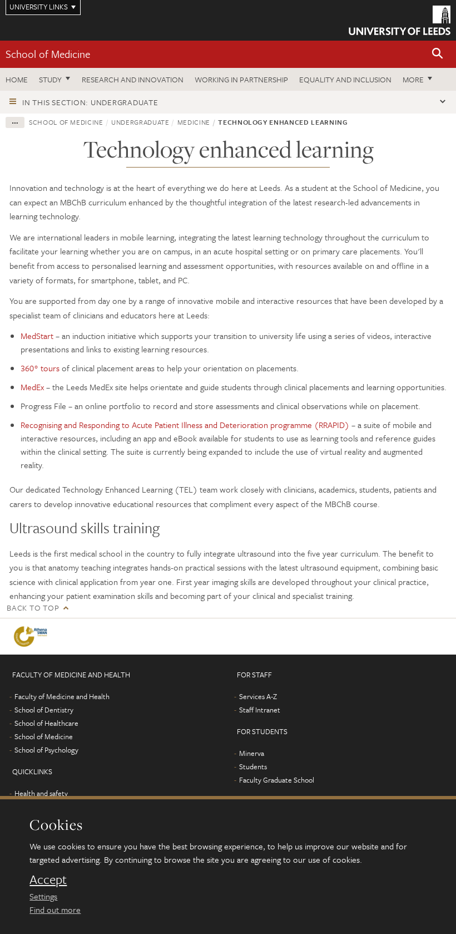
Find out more (55, 909)
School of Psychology (46, 749)
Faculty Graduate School (276, 779)
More (413, 79)
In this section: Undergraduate (90, 102)
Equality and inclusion (345, 79)
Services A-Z (258, 696)
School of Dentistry (43, 709)
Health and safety (41, 793)
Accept (48, 879)
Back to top (33, 607)
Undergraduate (140, 122)
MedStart (37, 336)
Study (50, 79)
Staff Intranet (259, 709)
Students (253, 766)
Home (17, 79)
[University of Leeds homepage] (399, 20)
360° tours (40, 368)
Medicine (193, 122)
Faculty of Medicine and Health (62, 696)
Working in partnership (241, 79)
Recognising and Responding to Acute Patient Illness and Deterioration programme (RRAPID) (185, 425)
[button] (437, 54)
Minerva (251, 753)
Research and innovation (133, 79)
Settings (43, 896)
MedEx (32, 387)
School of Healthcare (46, 723)
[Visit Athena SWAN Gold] (32, 636)
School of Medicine (48, 53)
